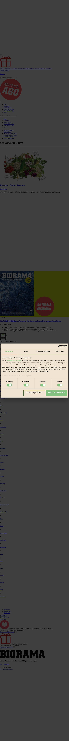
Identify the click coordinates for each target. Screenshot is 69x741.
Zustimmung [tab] (9, 351)
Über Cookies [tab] (60, 351)
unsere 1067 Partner (14, 360)
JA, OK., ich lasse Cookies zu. (56, 393)
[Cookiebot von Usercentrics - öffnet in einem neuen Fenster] (59, 346)
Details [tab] (26, 351)
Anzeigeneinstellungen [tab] (43, 351)
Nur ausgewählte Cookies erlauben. (34, 393)
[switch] (26, 385)
